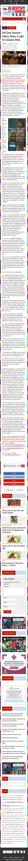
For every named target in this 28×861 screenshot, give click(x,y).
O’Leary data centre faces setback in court (11, 734)
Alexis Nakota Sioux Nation (11, 797)
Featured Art (20, 506)
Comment (6, 586)
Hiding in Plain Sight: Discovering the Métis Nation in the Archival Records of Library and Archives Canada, (13, 81)
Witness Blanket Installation (9, 50)
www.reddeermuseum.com (12, 455)
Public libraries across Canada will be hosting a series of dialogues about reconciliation (13, 529)
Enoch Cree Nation (20, 816)
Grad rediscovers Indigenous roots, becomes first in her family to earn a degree (13, 747)
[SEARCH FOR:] (14, 22)
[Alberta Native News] (14, 9)
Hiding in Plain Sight (13, 43)
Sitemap (23, 857)
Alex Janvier (19, 797)
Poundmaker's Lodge (20, 835)
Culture (11, 506)
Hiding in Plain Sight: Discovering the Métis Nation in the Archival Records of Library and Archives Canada (13, 439)
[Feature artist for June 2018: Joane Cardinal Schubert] (14, 505)
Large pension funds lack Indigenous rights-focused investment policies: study (13, 730)
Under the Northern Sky (7, 841)
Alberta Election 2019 (12, 795)
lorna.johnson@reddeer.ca (15, 448)
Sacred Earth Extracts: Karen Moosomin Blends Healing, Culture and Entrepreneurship (12, 757)
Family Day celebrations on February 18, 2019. (12, 157)
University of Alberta (7, 843)
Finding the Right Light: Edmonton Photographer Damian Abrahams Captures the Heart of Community (13, 752)
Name (5, 597)
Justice (21, 524)
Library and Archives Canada (9, 45)
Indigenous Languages (8, 820)
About (5, 1)
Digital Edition (18, 812)
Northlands (18, 833)
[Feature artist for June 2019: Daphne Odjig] (14, 541)
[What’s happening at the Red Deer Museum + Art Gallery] (14, 557)
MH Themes (21, 859)
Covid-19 (10, 812)
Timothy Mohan (5, 837)
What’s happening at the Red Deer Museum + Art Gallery (12, 564)
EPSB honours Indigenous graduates (10, 738)
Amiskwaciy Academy (8, 799)
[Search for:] (14, 784)
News (3, 508)
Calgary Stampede (15, 808)
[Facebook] (14, 3)
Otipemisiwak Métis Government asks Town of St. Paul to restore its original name (13, 725)
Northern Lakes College (8, 833)
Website (6, 606)
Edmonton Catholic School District (8, 815)
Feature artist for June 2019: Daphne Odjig (13, 546)
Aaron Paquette (4, 795)
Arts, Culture (5, 506)
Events (15, 506)
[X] (11, 3)
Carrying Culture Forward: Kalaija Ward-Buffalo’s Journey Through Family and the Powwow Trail (12, 714)
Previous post (10, 490)
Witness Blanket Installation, (13, 325)
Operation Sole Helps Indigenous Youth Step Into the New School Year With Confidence (13, 720)
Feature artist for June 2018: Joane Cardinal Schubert (13, 511)
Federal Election (6, 818)
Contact (22, 1)
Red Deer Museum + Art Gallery (10, 48)
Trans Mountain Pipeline (13, 837)
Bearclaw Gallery (15, 806)
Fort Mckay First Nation (16, 818)
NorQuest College (18, 831)
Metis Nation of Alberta (12, 824)
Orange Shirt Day (13, 835)
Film (18, 524)
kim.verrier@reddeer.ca (16, 445)
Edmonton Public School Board (9, 816)
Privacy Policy (17, 857)
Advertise (17, 1)
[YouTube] (16, 3)
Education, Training (11, 524)
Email (5, 602)
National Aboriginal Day (11, 826)
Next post (19, 490)
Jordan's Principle (12, 822)
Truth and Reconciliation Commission (19, 839)
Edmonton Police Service (20, 815)
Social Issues (8, 525)
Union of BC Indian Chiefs (18, 841)
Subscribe (10, 1)
